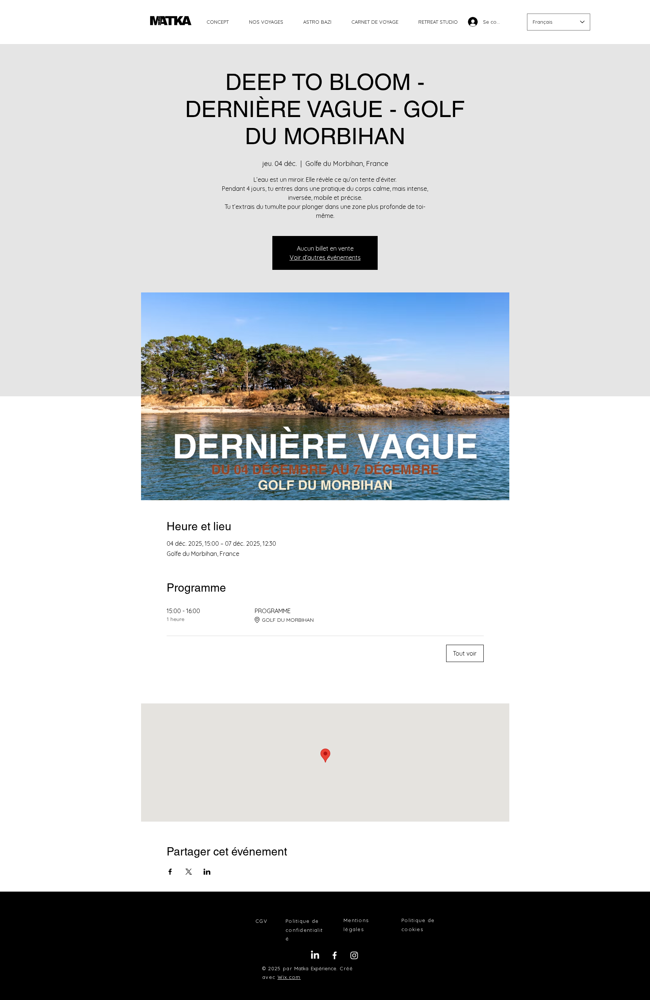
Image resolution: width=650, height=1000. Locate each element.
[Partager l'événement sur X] (188, 872)
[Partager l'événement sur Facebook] (170, 872)
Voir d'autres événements (325, 257)
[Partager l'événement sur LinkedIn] (207, 872)
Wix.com (289, 977)
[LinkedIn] (315, 955)
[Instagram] (354, 955)
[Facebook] (335, 955)
